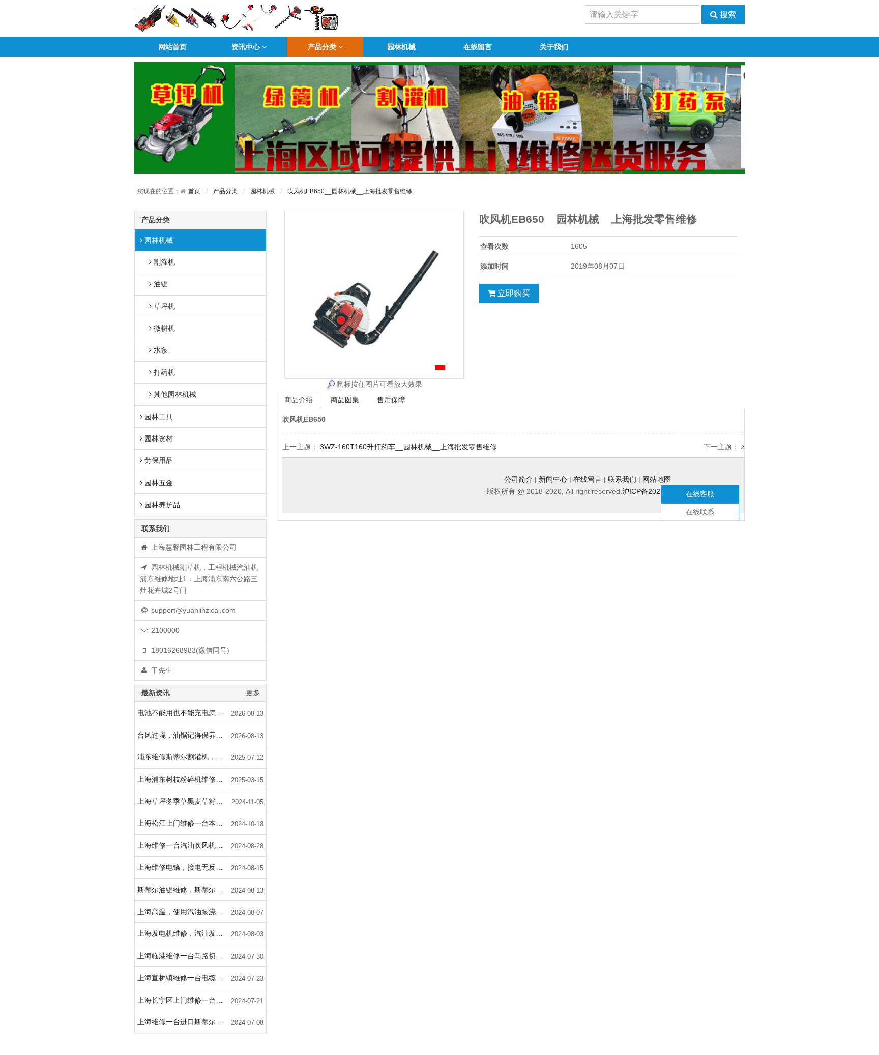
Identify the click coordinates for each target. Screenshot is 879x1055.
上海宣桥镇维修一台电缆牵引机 (187, 978)
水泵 (160, 350)
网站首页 (172, 47)
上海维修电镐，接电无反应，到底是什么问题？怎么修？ (201, 867)
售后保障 (391, 400)
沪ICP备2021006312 (655, 491)
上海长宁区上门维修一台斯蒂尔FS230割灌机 (201, 1000)
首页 (194, 191)
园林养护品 (161, 505)
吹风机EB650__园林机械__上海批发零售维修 (349, 191)
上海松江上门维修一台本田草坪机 (190, 823)
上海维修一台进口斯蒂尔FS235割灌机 (197, 1022)
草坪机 (163, 306)
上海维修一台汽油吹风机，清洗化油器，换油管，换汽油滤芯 (201, 845)
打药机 (163, 372)
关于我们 (554, 47)
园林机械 (401, 47)
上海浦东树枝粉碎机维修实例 (183, 779)
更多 (253, 693)
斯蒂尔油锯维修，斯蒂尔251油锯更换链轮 (201, 890)
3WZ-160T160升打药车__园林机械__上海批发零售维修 (408, 447)
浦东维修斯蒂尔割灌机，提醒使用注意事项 (201, 757)
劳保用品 (157, 460)
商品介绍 (298, 400)
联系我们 (622, 479)
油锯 (160, 284)
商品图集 (345, 400)
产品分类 (322, 47)
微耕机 (163, 328)
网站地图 (656, 479)
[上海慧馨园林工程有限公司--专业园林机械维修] (236, 18)
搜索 (727, 14)
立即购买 (512, 293)
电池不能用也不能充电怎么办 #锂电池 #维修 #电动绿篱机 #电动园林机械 (201, 713)
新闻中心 (553, 479)
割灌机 (163, 262)
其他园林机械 (174, 394)
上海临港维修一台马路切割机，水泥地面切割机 (201, 956)
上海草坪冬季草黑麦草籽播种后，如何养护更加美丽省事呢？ (201, 801)
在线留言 (477, 47)
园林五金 (157, 483)
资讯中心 (245, 47)
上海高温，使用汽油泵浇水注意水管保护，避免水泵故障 (201, 911)
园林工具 (157, 417)
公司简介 (518, 479)
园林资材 (157, 438)
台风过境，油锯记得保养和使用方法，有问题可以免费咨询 (201, 735)
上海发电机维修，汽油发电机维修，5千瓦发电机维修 (201, 933)
